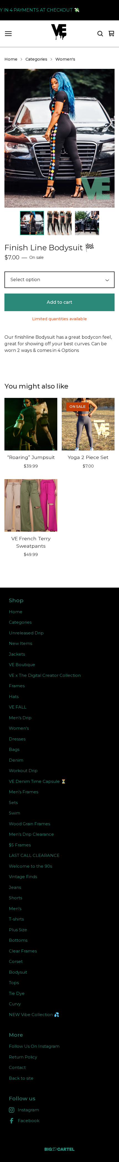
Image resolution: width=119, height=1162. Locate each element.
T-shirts (16, 919)
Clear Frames (23, 951)
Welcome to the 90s (30, 866)
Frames (17, 685)
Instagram (28, 1109)
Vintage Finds (23, 876)
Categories (36, 59)
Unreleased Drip (26, 633)
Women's (65, 59)
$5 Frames (20, 845)
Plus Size (18, 929)
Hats (14, 696)
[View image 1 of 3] (32, 223)
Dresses (17, 739)
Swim (14, 813)
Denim (16, 760)
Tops (14, 982)
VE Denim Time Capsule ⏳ (37, 781)
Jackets (17, 654)
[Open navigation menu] (8, 34)
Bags (14, 749)
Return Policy (23, 1057)
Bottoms (18, 940)
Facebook (28, 1120)
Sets (13, 802)
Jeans (15, 887)
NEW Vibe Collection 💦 (34, 1014)
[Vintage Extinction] (58, 34)
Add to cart (59, 302)
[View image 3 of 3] (87, 223)
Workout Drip (23, 770)
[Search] (100, 34)
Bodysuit (18, 972)
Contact (17, 1067)
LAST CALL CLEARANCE (34, 855)
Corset (16, 961)
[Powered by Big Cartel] (59, 1149)
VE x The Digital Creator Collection (45, 675)
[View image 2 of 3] (59, 223)
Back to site (21, 1078)
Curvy (15, 1003)
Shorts (15, 897)
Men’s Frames (23, 791)
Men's (15, 908)
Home (10, 59)
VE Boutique (22, 664)
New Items (20, 643)
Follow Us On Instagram (34, 1046)
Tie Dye (17, 993)
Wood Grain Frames (29, 823)
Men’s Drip (20, 717)
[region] (59, 10)
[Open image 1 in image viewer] (59, 138)
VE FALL (17, 707)
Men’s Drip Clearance (31, 834)
